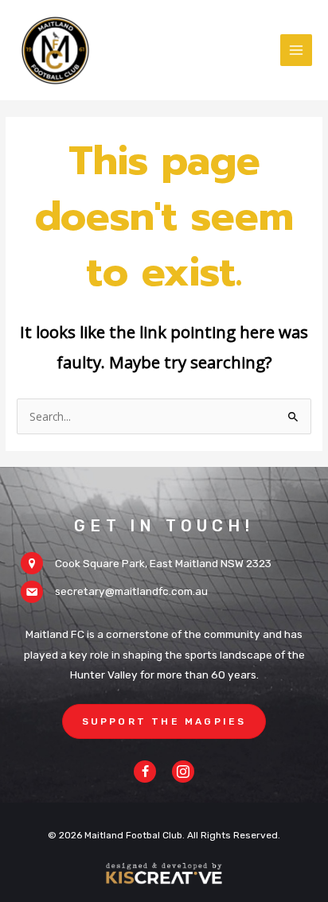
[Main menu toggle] (296, 50)
